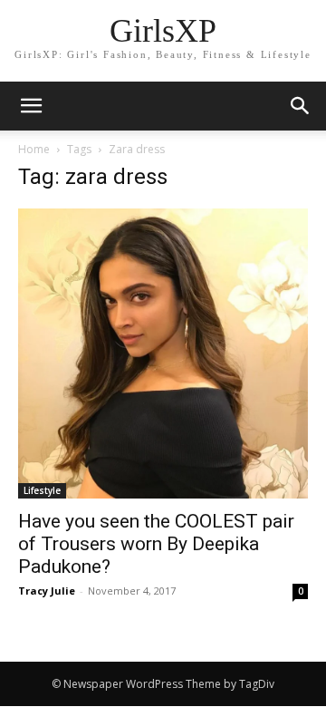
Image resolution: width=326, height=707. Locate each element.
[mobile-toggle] (31, 106)
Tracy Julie (46, 590)
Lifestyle (42, 490)
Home (34, 149)
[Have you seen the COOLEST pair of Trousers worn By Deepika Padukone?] (163, 353)
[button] (300, 106)
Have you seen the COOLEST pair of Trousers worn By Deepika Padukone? (156, 543)
